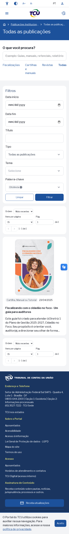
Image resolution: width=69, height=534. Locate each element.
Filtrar (49, 197)
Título (9, 130)
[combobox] (34, 154)
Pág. (38, 216)
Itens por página (13, 216)
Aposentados (12, 425)
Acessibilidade (13, 430)
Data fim (10, 114)
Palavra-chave (14, 179)
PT (54, 3)
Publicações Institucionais (25, 24)
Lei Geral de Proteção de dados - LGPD (27, 441)
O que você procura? (19, 48)
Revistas (47, 65)
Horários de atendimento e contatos (25, 470)
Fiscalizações (11, 65)
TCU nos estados (14, 412)
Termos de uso (13, 452)
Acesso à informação (17, 436)
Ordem (8, 211)
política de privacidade (17, 529)
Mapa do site (12, 446)
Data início (12, 97)
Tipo (8, 146)
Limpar (19, 197)
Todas (62, 65)
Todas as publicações (55, 24)
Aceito (60, 523)
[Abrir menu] (7, 13)
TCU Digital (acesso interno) (20, 476)
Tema (8, 163)
